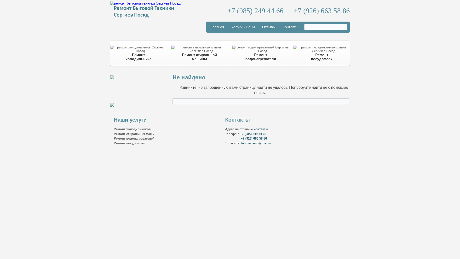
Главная (217, 27)
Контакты (290, 27)
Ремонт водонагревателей (134, 138)
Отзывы (269, 27)
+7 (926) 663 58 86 (322, 11)
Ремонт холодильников (132, 129)
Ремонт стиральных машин (135, 134)
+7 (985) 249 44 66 (255, 11)
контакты (261, 129)
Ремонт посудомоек (129, 143)
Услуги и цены (243, 27)
